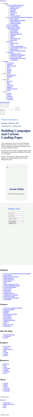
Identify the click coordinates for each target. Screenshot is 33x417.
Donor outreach (14, 19)
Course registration (15, 15)
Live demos (6, 371)
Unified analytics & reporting (18, 58)
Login (1, 102)
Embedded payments (15, 53)
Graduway (9, 64)
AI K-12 (5, 337)
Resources (9, 81)
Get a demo (10, 98)
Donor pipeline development (17, 20)
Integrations (10, 41)
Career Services (14, 43)
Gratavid (9, 70)
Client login (10, 99)
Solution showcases (12, 88)
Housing (12, 14)
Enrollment (13, 9)
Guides (9, 84)
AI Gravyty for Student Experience (12, 308)
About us (9, 93)
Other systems (14, 49)
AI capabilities (14, 60)
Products (5, 61)
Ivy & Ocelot (10, 63)
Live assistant (13, 31)
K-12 (8, 78)
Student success (14, 8)
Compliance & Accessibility (17, 55)
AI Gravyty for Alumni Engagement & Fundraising (17, 273)
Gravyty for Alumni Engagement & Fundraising (19, 17)
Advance (9, 69)
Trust (4, 406)
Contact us (9, 96)
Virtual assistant (14, 29)
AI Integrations (7, 281)
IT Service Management (16, 46)
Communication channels (13, 28)
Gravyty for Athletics (12, 25)
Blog (8, 82)
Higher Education (11, 75)
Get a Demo (6, 389)
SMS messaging (14, 32)
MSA (4, 407)
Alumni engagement (15, 23)
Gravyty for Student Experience (15, 5)
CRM (11, 44)
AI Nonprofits (7, 336)
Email (11, 37)
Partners (9, 94)
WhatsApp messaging (16, 34)
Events (8, 90)
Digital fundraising (15, 22)
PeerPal (9, 72)
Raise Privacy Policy (8, 404)
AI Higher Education (9, 334)
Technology (10, 52)
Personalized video (15, 38)
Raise (8, 67)
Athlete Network (11, 66)
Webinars (9, 87)
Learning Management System (18, 47)
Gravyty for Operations (13, 26)
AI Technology (7, 292)
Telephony (13, 35)
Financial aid (13, 12)
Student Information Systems (18, 50)
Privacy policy (7, 402)
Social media (13, 40)
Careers (5, 386)
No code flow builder (16, 56)
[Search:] (8, 109)
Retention (12, 11)
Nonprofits (10, 76)
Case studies (10, 85)
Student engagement (15, 6)
